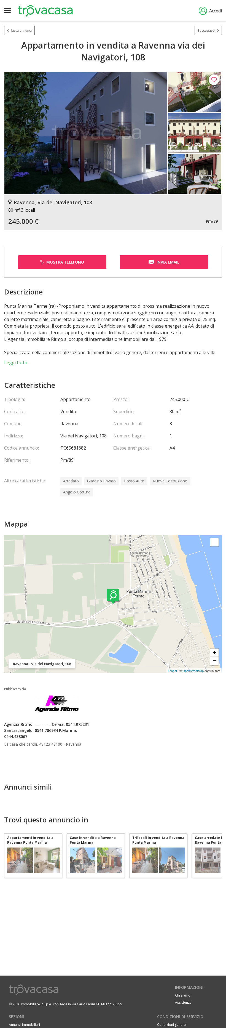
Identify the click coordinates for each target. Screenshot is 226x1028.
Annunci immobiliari (24, 1024)
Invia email (168, 262)
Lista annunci (21, 30)
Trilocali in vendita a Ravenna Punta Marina (158, 840)
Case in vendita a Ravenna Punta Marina (93, 840)
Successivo (206, 30)
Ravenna (73, 744)
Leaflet (172, 670)
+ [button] (214, 652)
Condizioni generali (172, 1024)
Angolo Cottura (76, 492)
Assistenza (183, 1002)
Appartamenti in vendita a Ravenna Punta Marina (30, 840)
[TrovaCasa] (45, 11)
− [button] (214, 660)
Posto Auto (134, 481)
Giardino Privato (101, 481)
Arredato (71, 481)
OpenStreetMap (193, 670)
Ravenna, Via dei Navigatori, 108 (53, 202)
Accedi (215, 11)
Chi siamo (182, 995)
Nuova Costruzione (170, 481)
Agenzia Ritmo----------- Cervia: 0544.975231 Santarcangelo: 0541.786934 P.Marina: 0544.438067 (46, 730)
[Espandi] (214, 542)
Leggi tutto (15, 363)
